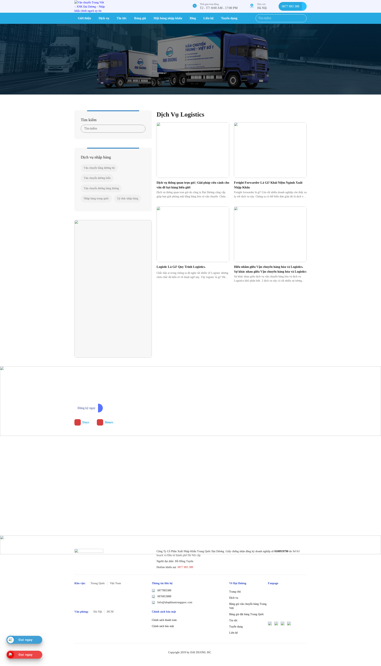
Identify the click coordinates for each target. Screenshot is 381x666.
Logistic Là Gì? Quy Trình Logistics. (181, 266)
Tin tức (122, 18)
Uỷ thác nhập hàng (127, 198)
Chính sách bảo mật (163, 626)
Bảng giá (140, 18)
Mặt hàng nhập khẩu (168, 18)
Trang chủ (235, 591)
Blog (193, 18)
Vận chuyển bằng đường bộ (99, 167)
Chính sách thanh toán (164, 620)
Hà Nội (262, 8)
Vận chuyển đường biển (97, 178)
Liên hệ (208, 18)
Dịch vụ (104, 18)
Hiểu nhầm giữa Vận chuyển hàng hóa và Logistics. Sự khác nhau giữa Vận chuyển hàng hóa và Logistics (270, 269)
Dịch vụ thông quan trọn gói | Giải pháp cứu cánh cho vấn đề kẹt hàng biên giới (193, 185)
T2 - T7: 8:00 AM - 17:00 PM (219, 8)
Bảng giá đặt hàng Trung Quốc (246, 614)
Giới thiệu (84, 18)
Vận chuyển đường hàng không (101, 188)
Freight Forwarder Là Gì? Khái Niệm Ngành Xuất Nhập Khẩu (268, 185)
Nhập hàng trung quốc (96, 198)
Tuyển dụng (229, 18)
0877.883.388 (185, 567)
